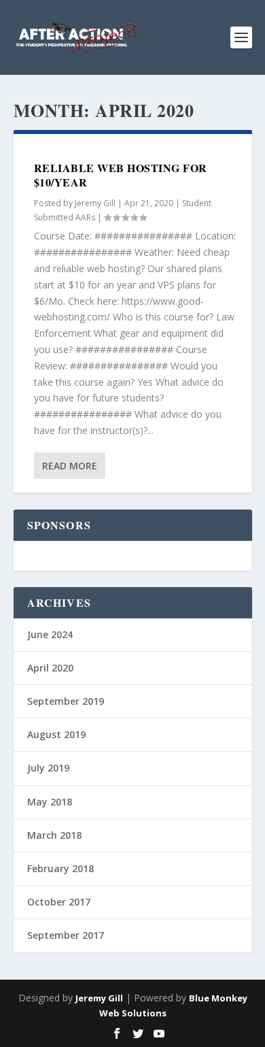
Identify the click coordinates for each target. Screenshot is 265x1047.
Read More (69, 465)
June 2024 (50, 634)
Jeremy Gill (95, 203)
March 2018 (54, 835)
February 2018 (60, 868)
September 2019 (65, 701)
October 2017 (58, 901)
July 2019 (48, 767)
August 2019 (56, 734)
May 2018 (49, 801)
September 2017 (65, 935)
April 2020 (50, 667)
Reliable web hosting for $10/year (120, 175)
